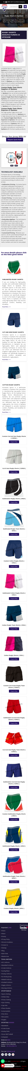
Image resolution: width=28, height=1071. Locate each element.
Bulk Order (5, 953)
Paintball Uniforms (7, 982)
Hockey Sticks (5, 1031)
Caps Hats (4, 1005)
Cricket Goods (6, 1028)
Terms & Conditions (7, 942)
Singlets (4, 1019)
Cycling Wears (6, 971)
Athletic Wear (5, 997)
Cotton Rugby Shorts (11, 385)
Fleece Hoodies (6, 1008)
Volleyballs (5, 1037)
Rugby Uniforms (6, 985)
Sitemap (4, 948)
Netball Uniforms (6, 979)
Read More (5, 307)
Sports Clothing (6, 994)
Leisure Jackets (6, 1011)
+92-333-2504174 (11, 1046)
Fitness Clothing (6, 999)
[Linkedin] (9, 1054)
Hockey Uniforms (7, 974)
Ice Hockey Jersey (7, 976)
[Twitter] (6, 1054)
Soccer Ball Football (7, 1034)
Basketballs (5, 1025)
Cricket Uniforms (6, 968)
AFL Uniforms (6, 962)
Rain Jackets (5, 1017)
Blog (3, 950)
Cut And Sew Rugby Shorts (13, 332)
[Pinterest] (13, 1054)
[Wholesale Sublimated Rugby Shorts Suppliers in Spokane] (13, 267)
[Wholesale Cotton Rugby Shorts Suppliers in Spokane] (13, 372)
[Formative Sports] (4, 7)
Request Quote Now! (15, 139)
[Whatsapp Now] (3, 1061)
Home (3, 930)
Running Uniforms (7, 988)
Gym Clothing (5, 1002)
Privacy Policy (6, 939)
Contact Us (5, 945)
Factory (4, 936)
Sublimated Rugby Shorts (12, 279)
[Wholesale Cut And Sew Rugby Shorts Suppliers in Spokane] (13, 320)
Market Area (5, 956)
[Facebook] (2, 1054)
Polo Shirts (5, 1014)
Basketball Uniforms (7, 965)
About (3, 933)
